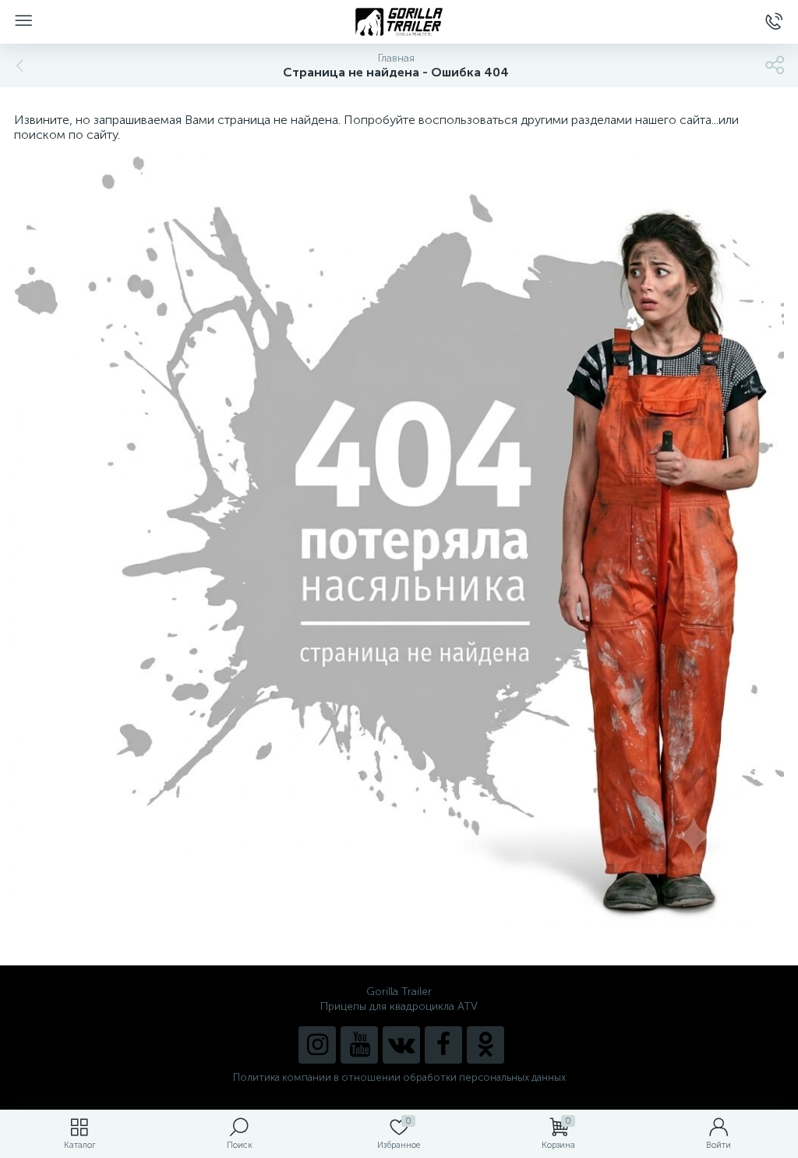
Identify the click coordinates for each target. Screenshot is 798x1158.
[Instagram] (317, 1045)
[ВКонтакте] (401, 1045)
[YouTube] (359, 1045)
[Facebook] (443, 1045)
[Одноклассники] (485, 1045)
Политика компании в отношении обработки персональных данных (399, 1077)
